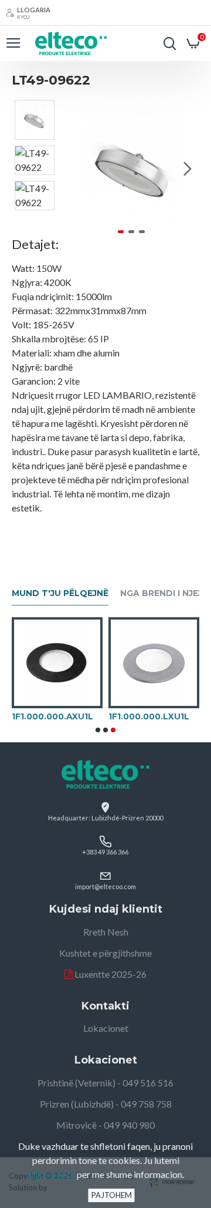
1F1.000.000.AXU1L (52, 716)
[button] (75, 168)
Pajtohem (111, 1195)
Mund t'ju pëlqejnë (60, 593)
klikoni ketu (51, 1174)
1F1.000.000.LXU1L (148, 716)
